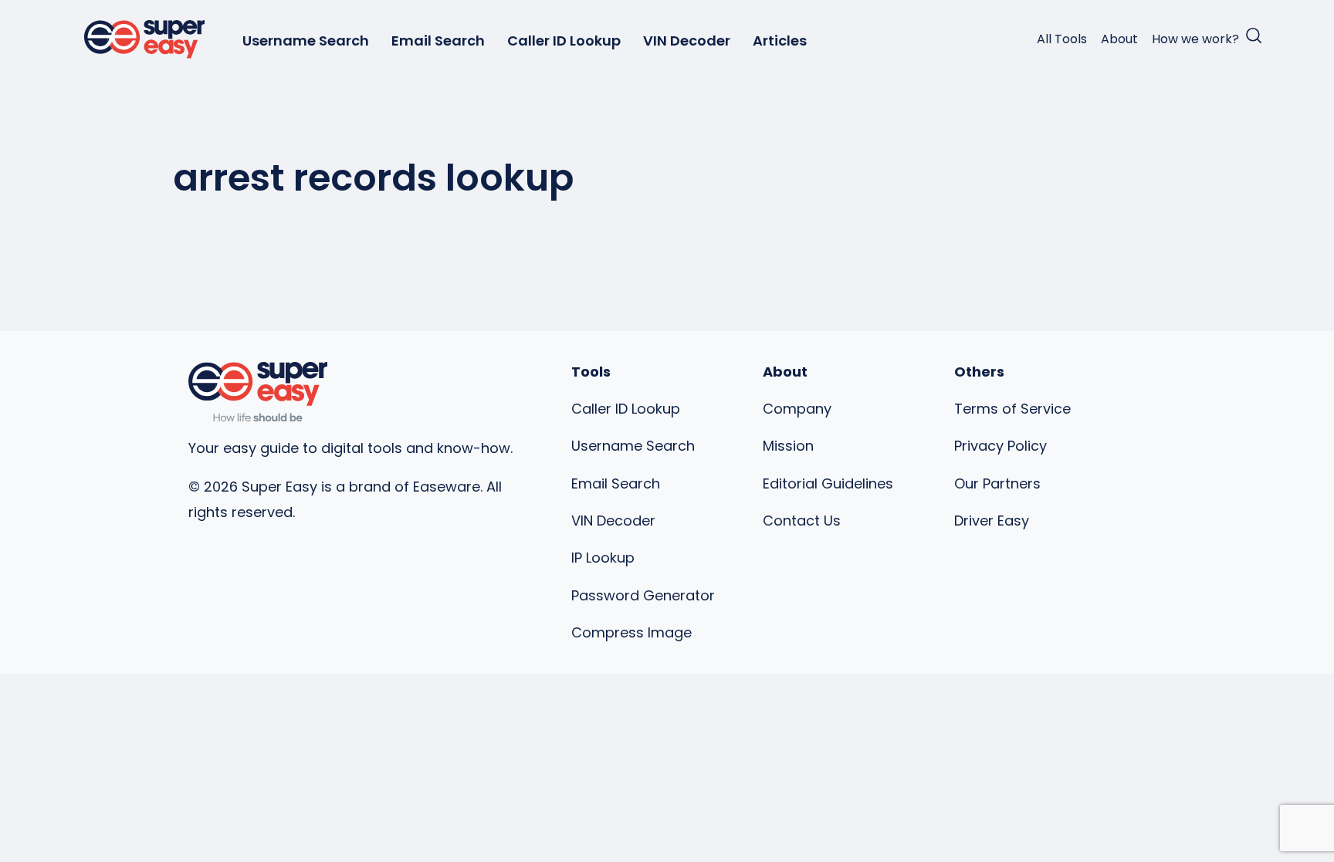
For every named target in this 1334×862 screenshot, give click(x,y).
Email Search (438, 40)
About (1119, 39)
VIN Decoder (686, 40)
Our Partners (997, 483)
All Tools (1062, 39)
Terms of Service (1012, 408)
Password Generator (643, 595)
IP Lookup (603, 557)
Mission (788, 445)
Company (797, 408)
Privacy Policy (1000, 445)
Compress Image (631, 632)
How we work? (1195, 39)
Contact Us (802, 520)
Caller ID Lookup (564, 40)
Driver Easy (991, 520)
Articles (780, 40)
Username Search (305, 40)
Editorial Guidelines (828, 483)
